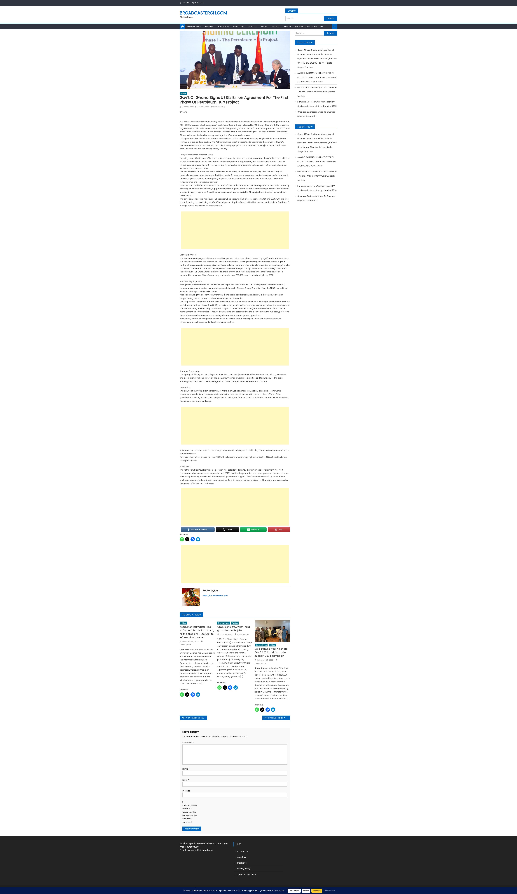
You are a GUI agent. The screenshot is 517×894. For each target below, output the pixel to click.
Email (185, 780)
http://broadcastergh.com (215, 595)
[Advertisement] (235, 230)
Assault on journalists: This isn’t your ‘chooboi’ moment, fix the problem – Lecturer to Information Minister (197, 632)
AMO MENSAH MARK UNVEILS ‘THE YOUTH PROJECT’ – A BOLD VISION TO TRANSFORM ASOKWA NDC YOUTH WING (316, 77)
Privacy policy (243, 868)
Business (209, 26)
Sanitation (238, 26)
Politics (253, 26)
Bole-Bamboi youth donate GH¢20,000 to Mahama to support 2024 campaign (271, 652)
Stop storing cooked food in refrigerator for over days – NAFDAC (277, 717)
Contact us (242, 851)
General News (194, 26)
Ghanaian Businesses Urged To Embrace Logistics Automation (316, 114)
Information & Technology (309, 26)
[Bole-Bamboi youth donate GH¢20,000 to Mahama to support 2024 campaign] (272, 631)
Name (186, 769)
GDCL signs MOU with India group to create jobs (233, 628)
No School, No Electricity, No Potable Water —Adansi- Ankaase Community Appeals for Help (317, 91)
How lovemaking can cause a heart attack (195, 717)
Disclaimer (242, 863)
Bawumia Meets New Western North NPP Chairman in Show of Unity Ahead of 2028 (317, 103)
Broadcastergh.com (203, 13)
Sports (276, 26)
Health (287, 26)
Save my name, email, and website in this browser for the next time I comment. (189, 813)
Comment (188, 742)
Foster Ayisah (203, 106)
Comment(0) (219, 106)
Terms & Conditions (246, 874)
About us (241, 857)
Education (223, 26)
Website (186, 790)
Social (264, 26)
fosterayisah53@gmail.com (200, 850)
